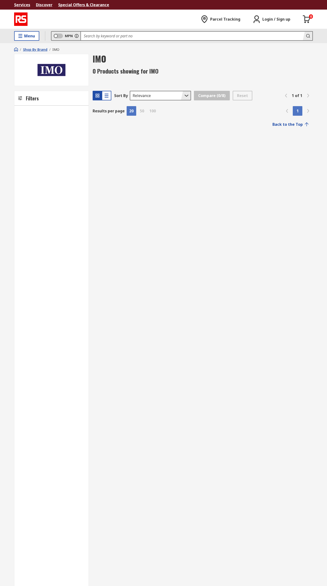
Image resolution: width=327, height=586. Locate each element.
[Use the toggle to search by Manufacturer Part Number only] (77, 36)
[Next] (308, 95)
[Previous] (286, 95)
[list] (106, 95)
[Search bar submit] (307, 36)
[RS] (21, 19)
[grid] (97, 95)
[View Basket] (306, 19)
